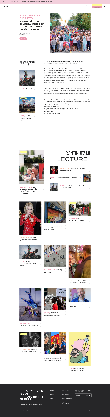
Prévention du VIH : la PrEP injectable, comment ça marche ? (77, 370)
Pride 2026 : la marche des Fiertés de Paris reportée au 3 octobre (26, 90)
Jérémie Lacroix (26, 33)
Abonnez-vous (96, 5)
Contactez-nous (65, 390)
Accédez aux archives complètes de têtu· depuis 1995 (37, 1)
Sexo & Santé (33, 6)
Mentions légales (65, 394)
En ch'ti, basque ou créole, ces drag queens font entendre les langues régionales (53, 358)
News (11, 6)
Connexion (97, 7)
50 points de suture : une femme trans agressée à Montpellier (53, 270)
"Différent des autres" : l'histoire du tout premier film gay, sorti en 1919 (28, 351)
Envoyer (88, 395)
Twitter (51, 402)
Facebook (52, 394)
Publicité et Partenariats (67, 398)
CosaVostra (26, 410)
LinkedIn (51, 398)
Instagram (52, 390)
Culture (26, 6)
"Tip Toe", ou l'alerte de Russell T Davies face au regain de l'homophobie (77, 282)
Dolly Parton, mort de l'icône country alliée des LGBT (28, 239)
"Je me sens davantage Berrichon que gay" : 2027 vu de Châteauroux (28, 190)
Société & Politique (19, 6)
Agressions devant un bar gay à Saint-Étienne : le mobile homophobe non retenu (53, 227)
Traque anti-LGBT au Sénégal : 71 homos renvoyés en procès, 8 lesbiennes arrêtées (52, 314)
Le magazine (41, 6)
